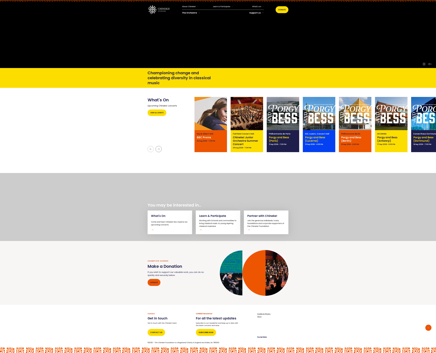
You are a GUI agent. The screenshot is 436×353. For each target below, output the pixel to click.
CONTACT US (156, 332)
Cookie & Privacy (263, 314)
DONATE (154, 282)
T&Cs (259, 316)
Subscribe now (206, 332)
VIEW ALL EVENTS (157, 113)
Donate (282, 9)
